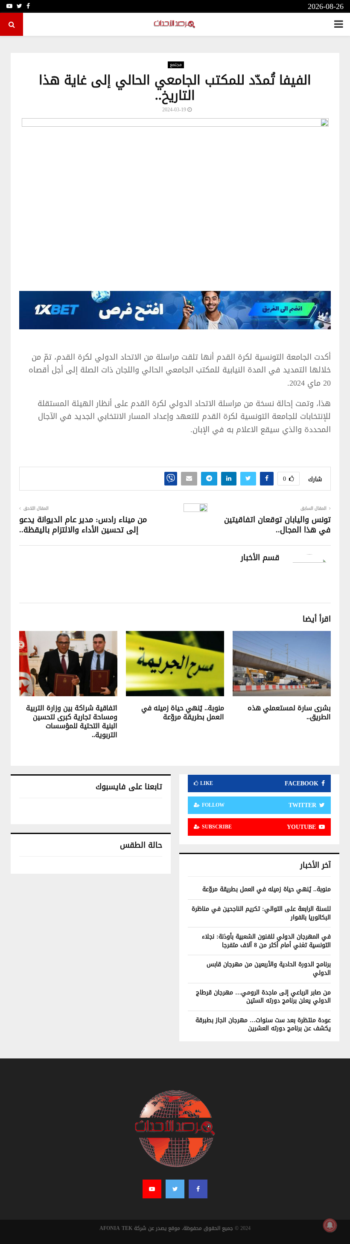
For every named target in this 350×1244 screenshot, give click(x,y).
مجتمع (176, 64)
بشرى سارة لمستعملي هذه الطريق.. (289, 712)
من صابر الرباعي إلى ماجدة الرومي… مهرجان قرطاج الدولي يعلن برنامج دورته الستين (263, 997)
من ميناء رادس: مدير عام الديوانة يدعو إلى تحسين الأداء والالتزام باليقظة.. (83, 524)
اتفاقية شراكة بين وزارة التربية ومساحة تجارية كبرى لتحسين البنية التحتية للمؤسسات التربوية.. (71, 721)
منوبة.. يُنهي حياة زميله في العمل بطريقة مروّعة (182, 712)
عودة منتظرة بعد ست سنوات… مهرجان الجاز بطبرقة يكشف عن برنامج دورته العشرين (263, 1024)
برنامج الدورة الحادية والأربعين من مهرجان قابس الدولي (269, 969)
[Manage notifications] (330, 1225)
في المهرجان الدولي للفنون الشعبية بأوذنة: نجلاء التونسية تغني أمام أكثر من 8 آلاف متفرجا (266, 941)
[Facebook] (198, 1189)
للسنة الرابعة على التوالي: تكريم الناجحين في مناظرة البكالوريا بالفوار (261, 913)
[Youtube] (152, 1189)
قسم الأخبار (260, 558)
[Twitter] (175, 1189)
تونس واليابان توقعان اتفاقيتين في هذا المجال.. (277, 524)
